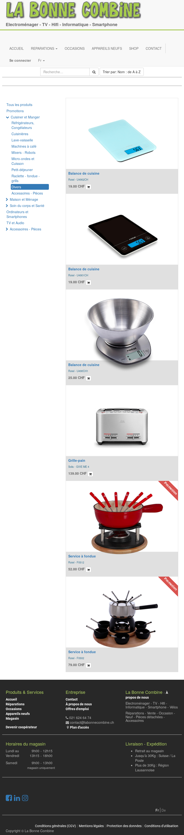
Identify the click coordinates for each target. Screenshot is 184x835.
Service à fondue (82, 556)
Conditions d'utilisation (161, 826)
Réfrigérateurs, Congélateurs (23, 125)
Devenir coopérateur (21, 727)
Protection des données (124, 826)
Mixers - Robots (23, 152)
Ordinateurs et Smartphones (17, 214)
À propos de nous (79, 704)
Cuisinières (20, 133)
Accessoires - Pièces (27, 193)
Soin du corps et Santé (27, 205)
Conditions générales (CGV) (55, 826)
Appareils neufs (18, 714)
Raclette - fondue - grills (26, 178)
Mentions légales (91, 826)
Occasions (14, 709)
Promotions (15, 110)
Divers (16, 186)
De (163, 810)
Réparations (15, 704)
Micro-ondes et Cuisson (23, 161)
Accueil (11, 699)
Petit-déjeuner (22, 169)
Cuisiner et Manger (25, 117)
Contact (72, 699)
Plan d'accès (79, 727)
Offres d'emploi (77, 709)
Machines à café (24, 146)
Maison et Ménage (24, 199)
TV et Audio (15, 222)
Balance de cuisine (83, 173)
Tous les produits (19, 104)
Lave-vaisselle (22, 140)
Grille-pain (76, 460)
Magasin (12, 718)
